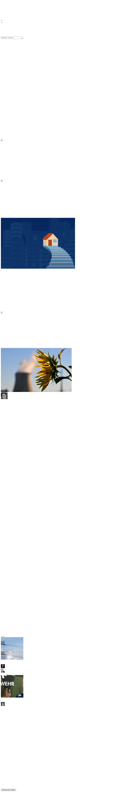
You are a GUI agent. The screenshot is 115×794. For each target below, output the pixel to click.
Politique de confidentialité (14, 782)
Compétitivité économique (14, 47)
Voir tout (4, 87)
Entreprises (9, 155)
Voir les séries (12, 87)
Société (8, 123)
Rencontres (9, 77)
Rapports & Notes (11, 745)
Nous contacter (6, 727)
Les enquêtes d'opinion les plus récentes (15, 609)
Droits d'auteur (10, 786)
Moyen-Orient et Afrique (14, 287)
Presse (7, 67)
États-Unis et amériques (13, 283)
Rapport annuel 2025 (12, 749)
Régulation (9, 159)
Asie (7, 281)
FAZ (89, 552)
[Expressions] (9, 328)
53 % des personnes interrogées (81, 592)
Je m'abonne (5, 721)
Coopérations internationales (15, 52)
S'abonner (4, 104)
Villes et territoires (11, 125)
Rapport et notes (11, 75)
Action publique (11, 193)
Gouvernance (10, 61)
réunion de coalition (53, 436)
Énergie (8, 153)
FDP (109, 530)
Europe (8, 285)
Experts (8, 63)
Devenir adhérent (7, 96)
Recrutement (9, 65)
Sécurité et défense (12, 197)
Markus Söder (6, 538)
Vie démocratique (11, 201)
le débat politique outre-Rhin (34, 522)
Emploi (8, 119)
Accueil (8, 316)
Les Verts (102, 430)
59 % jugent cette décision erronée (94, 596)
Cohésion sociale (11, 45)
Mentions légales (11, 784)
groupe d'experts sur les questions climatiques (92, 480)
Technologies (10, 161)
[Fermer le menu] (2, 22)
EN (6, 16)
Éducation (9, 117)
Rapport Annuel (11, 81)
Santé (7, 121)
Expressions (9, 318)
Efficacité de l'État (11, 49)
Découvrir (4, 113)
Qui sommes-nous (11, 59)
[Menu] (2, 20)
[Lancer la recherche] (22, 38)
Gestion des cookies (8, 790)
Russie (7, 289)
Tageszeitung (94, 562)
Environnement (10, 157)
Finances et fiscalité (12, 195)
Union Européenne (12, 199)
